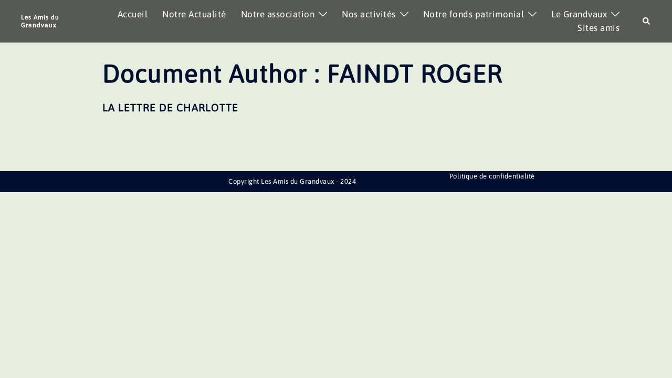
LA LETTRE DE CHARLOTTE (170, 107)
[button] (647, 21)
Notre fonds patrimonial (473, 14)
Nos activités (369, 14)
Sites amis (599, 28)
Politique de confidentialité (492, 176)
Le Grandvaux (579, 14)
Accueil (133, 14)
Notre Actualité (194, 14)
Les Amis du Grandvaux (40, 21)
